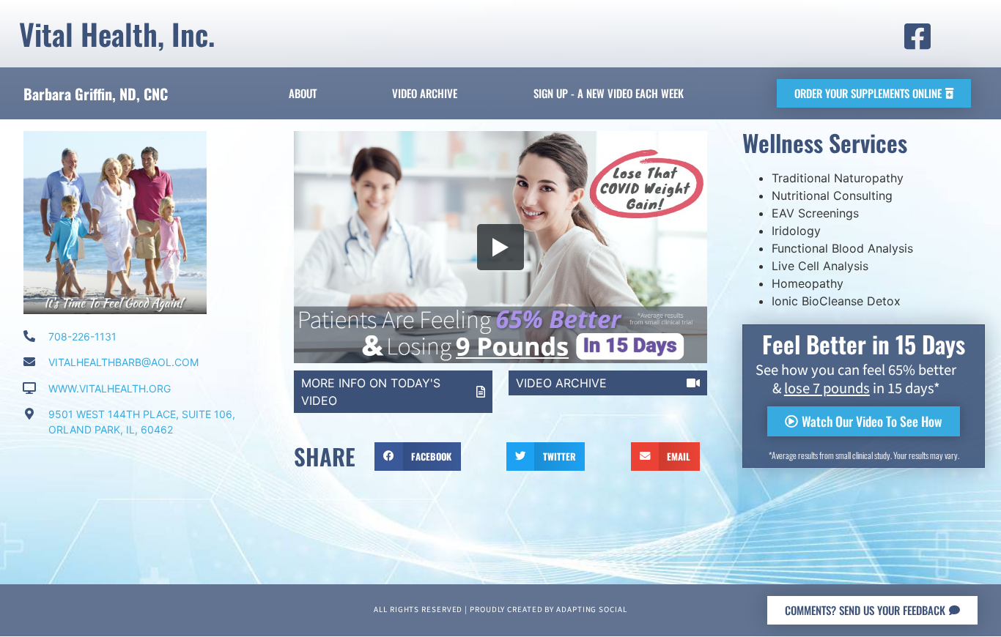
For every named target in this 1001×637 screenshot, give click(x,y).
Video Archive (424, 93)
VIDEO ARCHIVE (561, 383)
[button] (417, 456)
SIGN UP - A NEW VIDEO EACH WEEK (608, 93)
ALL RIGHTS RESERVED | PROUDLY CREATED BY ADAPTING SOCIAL (500, 610)
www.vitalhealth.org (109, 388)
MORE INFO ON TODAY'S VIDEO (370, 392)
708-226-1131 (82, 336)
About (303, 93)
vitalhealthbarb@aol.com (123, 362)
